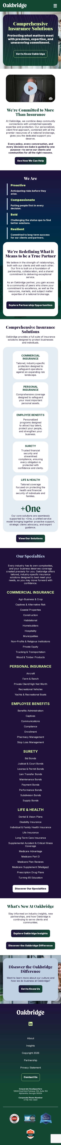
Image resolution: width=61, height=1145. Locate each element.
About (30, 1038)
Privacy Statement (30, 1067)
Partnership (30, 1060)
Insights (30, 1045)
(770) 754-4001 (30, 1100)
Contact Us (30, 1077)
